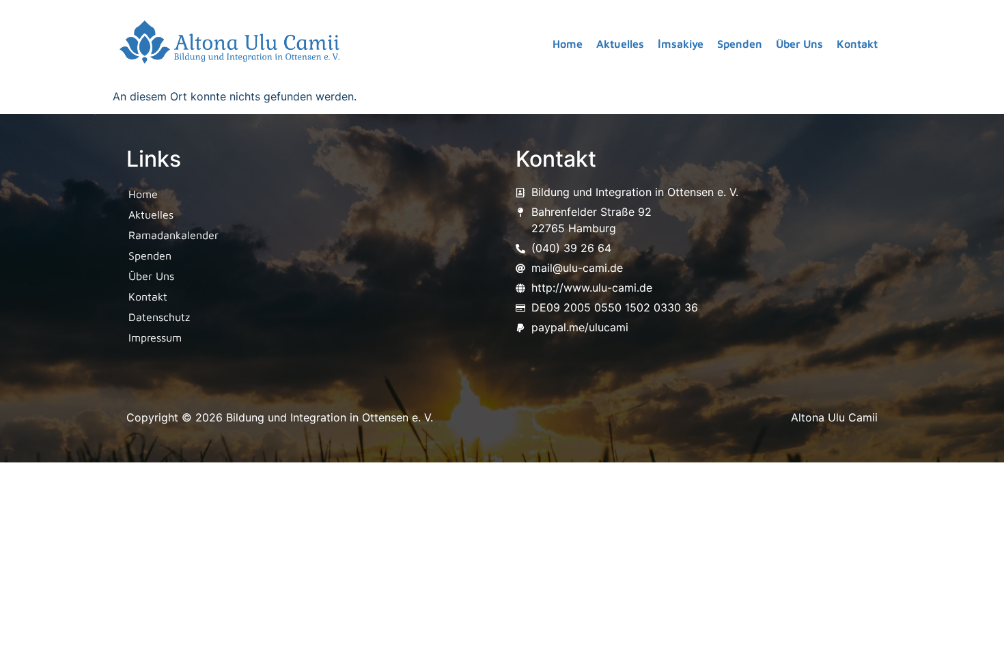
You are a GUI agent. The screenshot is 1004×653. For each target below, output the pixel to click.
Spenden (739, 44)
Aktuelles (620, 44)
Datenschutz (159, 317)
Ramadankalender (173, 235)
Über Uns (799, 44)
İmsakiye (680, 44)
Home (568, 44)
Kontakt (857, 44)
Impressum (155, 337)
